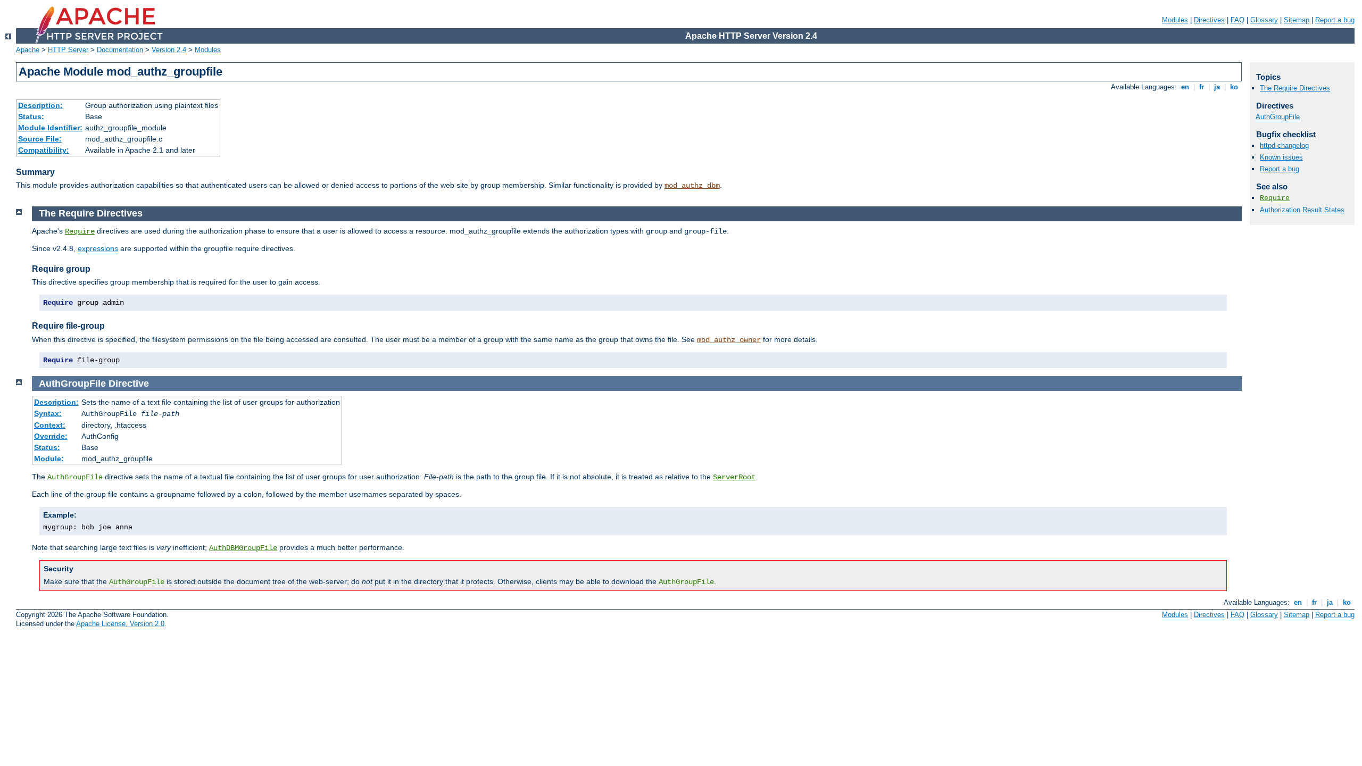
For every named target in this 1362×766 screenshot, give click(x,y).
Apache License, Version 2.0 (120, 624)
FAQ (1237, 20)
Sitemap (1296, 20)
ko (1234, 87)
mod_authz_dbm (692, 185)
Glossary (1264, 20)
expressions (98, 248)
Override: (51, 436)
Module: (49, 458)
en (1185, 87)
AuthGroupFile (1278, 117)
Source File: (40, 139)
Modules (1175, 20)
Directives (1209, 20)
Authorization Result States (1302, 210)
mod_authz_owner (729, 340)
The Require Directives (1295, 88)
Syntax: (48, 413)
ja (1217, 87)
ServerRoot (734, 477)
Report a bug (1335, 20)
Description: (40, 105)
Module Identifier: (50, 127)
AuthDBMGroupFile (243, 548)
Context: (49, 425)
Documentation (120, 50)
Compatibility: (43, 150)
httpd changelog (1284, 145)
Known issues (1281, 157)
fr (1201, 87)
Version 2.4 (169, 50)
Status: (31, 116)
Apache (27, 50)
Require (80, 231)
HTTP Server (68, 50)
